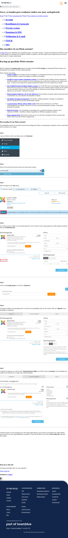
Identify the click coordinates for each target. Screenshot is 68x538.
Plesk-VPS (5, 52)
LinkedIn (8, 497)
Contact (8, 512)
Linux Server (25, 496)
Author (10, 474)
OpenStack (24, 499)
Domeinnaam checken (42, 494)
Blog (7, 515)
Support (54, 491)
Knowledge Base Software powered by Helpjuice (34, 532)
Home (1, 16)
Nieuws (8, 509)
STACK (9, 40)
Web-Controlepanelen (15, 16)
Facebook (8, 492)
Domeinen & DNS (13, 32)
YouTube (8, 500)
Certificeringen (56, 502)
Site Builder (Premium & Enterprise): (18, 99)
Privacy (8, 528)
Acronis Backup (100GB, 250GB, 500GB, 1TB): (21, 103)
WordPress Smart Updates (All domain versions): (22, 79)
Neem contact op (4, 471)
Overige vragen (12, 28)
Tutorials (54, 499)
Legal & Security (26, 509)
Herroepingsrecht (26, 512)
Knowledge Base (56, 494)
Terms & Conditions (16, 528)
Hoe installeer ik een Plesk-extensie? (38, 16)
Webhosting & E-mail (15, 36)
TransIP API (55, 496)
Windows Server (26, 494)
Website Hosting (41, 496)
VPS (6, 16)
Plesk (24, 16)
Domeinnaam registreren (43, 491)
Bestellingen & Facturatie (17, 24)
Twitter (8, 495)
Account (9, 20)
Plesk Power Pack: (12, 110)
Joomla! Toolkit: (12, 74)
